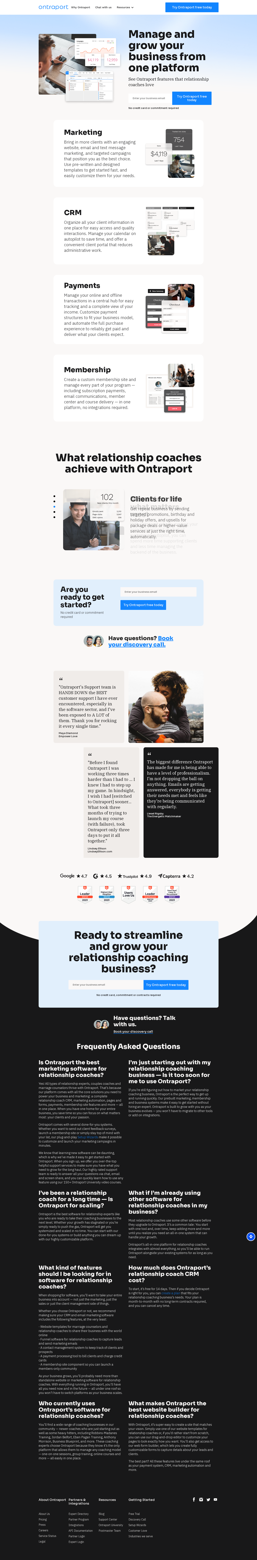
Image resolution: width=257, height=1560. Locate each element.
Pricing (43, 1519)
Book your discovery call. (140, 641)
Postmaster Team (110, 1530)
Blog (101, 1514)
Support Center (108, 1519)
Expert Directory (79, 1514)
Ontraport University (111, 1525)
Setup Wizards (137, 1525)
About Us (44, 1514)
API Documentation (81, 1530)
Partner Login (77, 1536)
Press (42, 1524)
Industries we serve (140, 1536)
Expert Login (76, 1542)
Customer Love (137, 1530)
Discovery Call (137, 1519)
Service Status (47, 1536)
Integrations (76, 1525)
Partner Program (79, 1519)
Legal (42, 1541)
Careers (43, 1530)
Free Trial (134, 1514)
